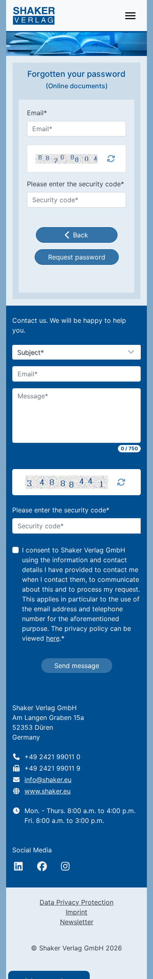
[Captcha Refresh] (121, 482)
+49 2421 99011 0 (52, 757)
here (53, 638)
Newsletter (76, 922)
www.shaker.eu (47, 791)
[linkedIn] (18, 866)
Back (80, 235)
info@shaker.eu (47, 780)
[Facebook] (42, 866)
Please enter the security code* (75, 184)
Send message (76, 666)
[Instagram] (65, 866)
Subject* (31, 353)
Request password (76, 257)
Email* (37, 113)
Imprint (76, 912)
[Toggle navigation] (130, 15)
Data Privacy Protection (76, 902)
